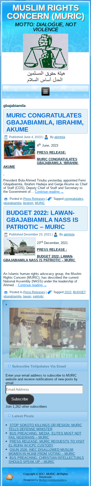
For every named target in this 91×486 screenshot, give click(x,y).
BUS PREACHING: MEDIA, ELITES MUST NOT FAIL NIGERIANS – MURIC (45, 436)
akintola (59, 137)
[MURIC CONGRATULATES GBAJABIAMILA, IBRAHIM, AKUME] (20, 160)
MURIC (40, 203)
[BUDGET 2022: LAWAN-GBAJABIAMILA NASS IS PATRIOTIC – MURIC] (20, 256)
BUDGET (79, 292)
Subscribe (19, 400)
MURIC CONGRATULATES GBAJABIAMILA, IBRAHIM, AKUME (45, 122)
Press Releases (34, 199)
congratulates (73, 199)
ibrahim (28, 203)
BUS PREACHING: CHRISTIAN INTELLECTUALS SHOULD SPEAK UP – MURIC (46, 460)
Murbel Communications (53, 480)
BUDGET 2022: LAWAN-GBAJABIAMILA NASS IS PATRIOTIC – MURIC (42, 219)
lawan (27, 296)
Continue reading (49, 192)
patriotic (38, 296)
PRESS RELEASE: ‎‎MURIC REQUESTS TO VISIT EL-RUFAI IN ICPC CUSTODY (46, 444)
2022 (68, 292)
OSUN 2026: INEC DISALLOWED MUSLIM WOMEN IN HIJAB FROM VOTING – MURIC (42, 452)
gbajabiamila (12, 203)
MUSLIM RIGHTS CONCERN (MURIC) (45, 12)
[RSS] (10, 477)
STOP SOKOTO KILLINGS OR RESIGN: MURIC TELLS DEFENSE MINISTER (45, 427)
